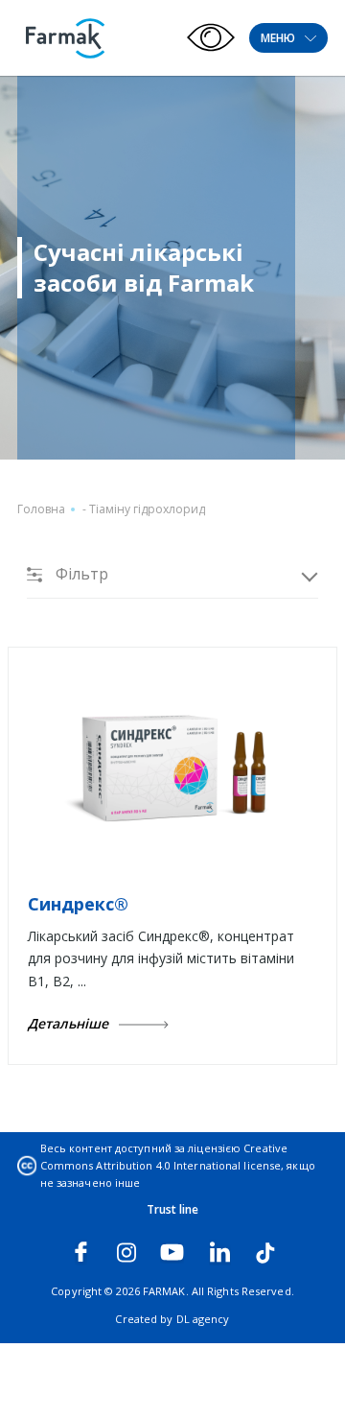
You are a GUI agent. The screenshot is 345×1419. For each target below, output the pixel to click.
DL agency (203, 1319)
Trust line (173, 1209)
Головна (41, 509)
